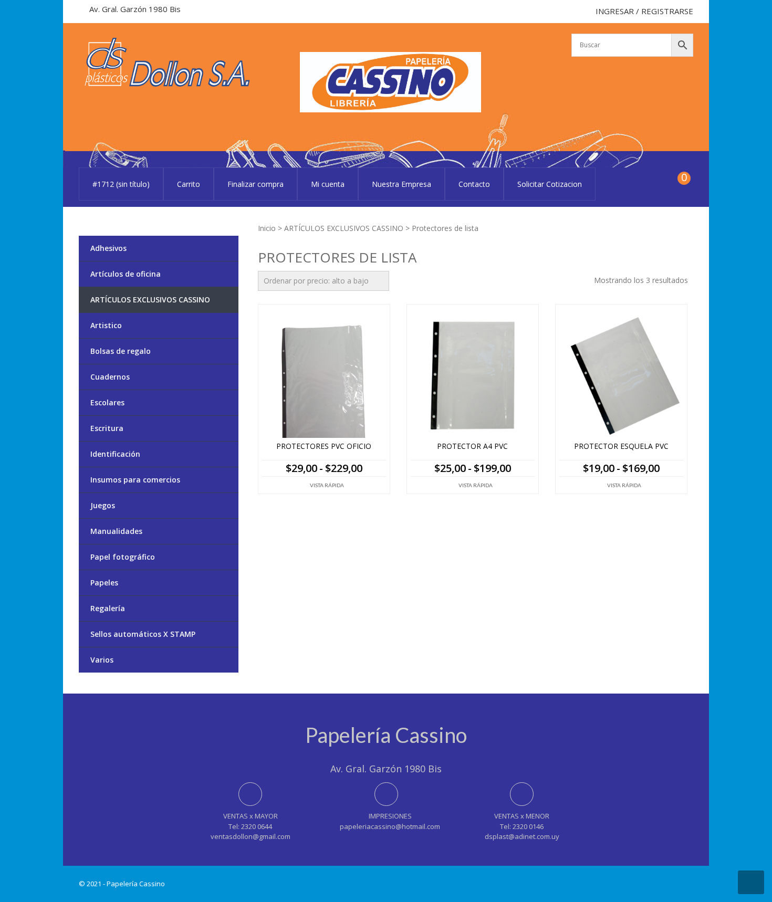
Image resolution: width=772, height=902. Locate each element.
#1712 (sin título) (121, 184)
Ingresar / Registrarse (644, 11)
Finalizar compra (255, 184)
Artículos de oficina (125, 274)
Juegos (102, 505)
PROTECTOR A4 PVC (472, 446)
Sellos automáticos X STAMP (142, 634)
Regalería (107, 608)
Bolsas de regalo (120, 351)
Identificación (115, 454)
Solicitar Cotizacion (549, 184)
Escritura (106, 428)
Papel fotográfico (122, 557)
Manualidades (116, 531)
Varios (101, 660)
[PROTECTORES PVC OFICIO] (324, 376)
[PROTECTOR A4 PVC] (473, 376)
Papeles (104, 583)
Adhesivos (108, 248)
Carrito (188, 184)
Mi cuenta (328, 184)
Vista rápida (327, 485)
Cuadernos (110, 377)
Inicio (267, 228)
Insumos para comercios (135, 480)
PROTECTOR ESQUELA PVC (621, 446)
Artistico (106, 325)
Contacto (474, 184)
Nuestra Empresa (401, 184)
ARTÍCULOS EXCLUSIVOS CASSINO (343, 228)
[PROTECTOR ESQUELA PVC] (621, 376)
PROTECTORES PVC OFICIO (323, 446)
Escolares (107, 402)
